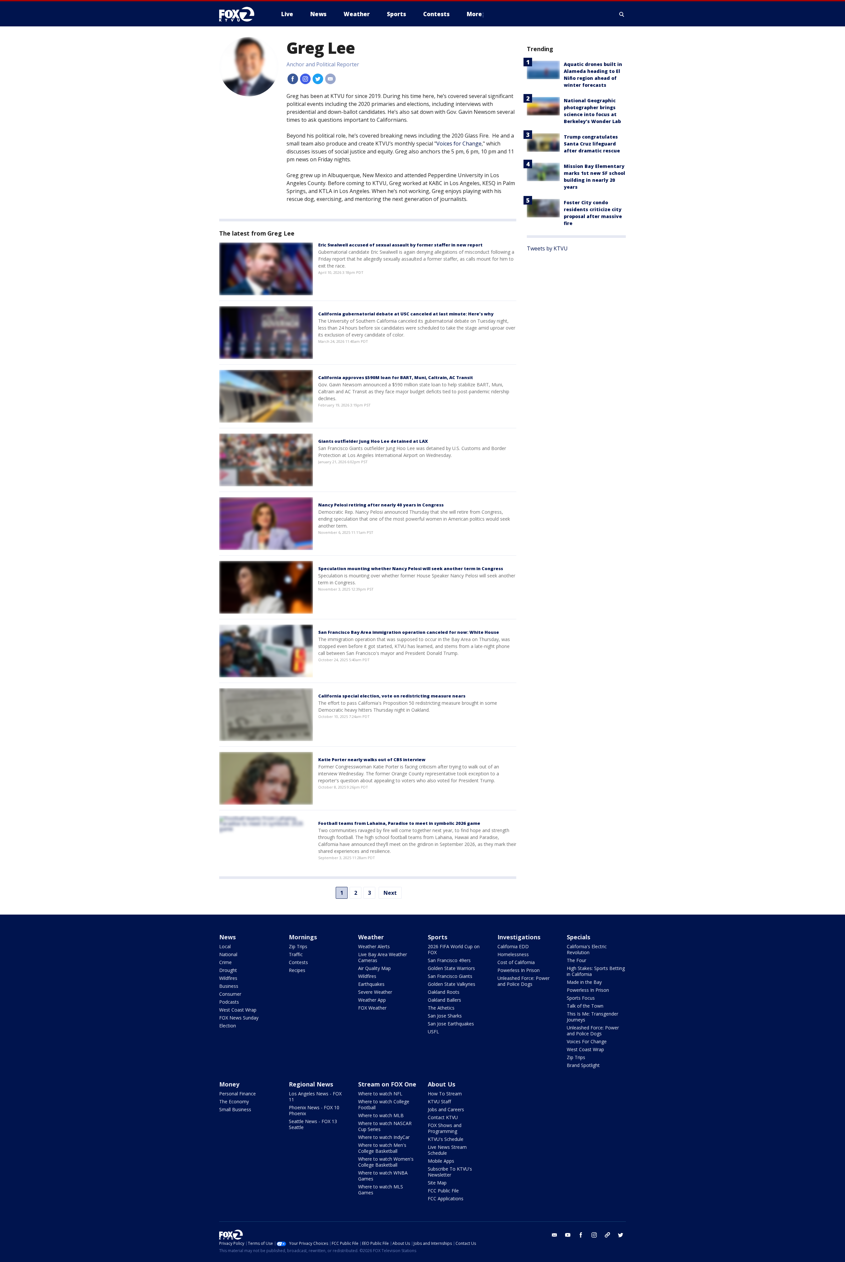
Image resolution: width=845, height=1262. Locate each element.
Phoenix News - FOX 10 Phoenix (314, 1110)
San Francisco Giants (450, 976)
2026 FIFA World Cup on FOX (454, 949)
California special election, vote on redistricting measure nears (391, 696)
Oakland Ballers (444, 1000)
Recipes (297, 970)
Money (229, 1084)
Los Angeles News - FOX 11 (315, 1096)
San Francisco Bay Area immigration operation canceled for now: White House (408, 632)
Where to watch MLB (381, 1115)
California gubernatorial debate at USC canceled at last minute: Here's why (405, 314)
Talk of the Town (585, 1006)
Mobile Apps (441, 1161)
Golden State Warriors (451, 968)
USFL (433, 1031)
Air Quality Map (374, 968)
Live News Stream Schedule (447, 1150)
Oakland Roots (443, 992)
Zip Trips (298, 946)
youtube (567, 1235)
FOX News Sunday (238, 1018)
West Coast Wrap (237, 1010)
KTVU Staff (439, 1101)
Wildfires (228, 978)
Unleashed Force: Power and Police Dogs (523, 981)
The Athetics (441, 1008)
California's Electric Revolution (587, 949)
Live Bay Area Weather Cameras (382, 957)
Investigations (518, 937)
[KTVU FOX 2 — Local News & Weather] (241, 14)
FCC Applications (445, 1198)
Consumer (230, 994)
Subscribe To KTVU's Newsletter (450, 1172)
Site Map (437, 1183)
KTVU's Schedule (445, 1139)
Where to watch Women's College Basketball (386, 1162)
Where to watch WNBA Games (383, 1176)
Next (390, 892)
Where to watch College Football (383, 1104)
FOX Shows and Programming (444, 1128)
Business (228, 986)
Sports (437, 937)
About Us (441, 1084)
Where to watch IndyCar (384, 1137)
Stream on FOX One (387, 1084)
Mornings (303, 937)
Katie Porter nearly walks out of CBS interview (371, 759)
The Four (576, 960)
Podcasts (229, 1002)
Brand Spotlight (583, 1065)
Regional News (311, 1084)
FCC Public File (443, 1190)
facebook (581, 1235)
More (474, 14)
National (228, 954)
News (227, 937)
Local (225, 946)
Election (227, 1025)
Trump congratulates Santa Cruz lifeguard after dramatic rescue (592, 144)
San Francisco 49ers (449, 960)
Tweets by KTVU (547, 248)
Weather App (372, 1000)
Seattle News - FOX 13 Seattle (313, 1124)
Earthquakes (371, 984)
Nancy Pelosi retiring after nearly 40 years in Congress (381, 505)
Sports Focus (581, 998)
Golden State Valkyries (451, 984)
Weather (371, 937)
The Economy (234, 1101)
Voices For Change (587, 1041)
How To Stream (445, 1093)
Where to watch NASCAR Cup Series (385, 1126)
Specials (578, 937)
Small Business (235, 1109)
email (554, 1235)
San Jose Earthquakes (451, 1023)
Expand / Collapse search (622, 14)
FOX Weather (372, 1008)
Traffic (296, 954)
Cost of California (516, 962)
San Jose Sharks (445, 1016)
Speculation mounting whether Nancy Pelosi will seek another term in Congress (410, 568)
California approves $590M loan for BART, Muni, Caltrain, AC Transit (395, 377)
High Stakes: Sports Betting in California (596, 971)
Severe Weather (375, 992)
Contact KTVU (443, 1117)
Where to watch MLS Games (380, 1189)
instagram (594, 1235)
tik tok (607, 1235)
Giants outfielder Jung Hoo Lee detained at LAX (373, 441)
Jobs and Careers (446, 1109)
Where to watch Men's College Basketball (382, 1148)
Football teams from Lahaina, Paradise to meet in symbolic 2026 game (399, 823)
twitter (620, 1235)
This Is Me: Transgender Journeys (592, 1017)
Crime (225, 962)
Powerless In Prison (518, 970)
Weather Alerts (374, 946)
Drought (228, 970)
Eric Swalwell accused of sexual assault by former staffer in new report (400, 245)
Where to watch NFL (380, 1093)
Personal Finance (237, 1093)
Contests (298, 962)
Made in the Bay (584, 982)
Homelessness (513, 954)
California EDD (513, 946)
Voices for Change (459, 143)
